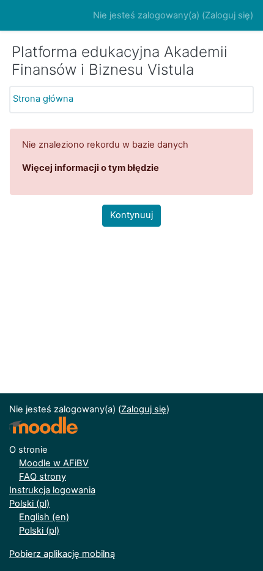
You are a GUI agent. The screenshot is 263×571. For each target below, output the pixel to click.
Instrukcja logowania (52, 490)
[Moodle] (43, 425)
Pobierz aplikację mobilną (62, 553)
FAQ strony (42, 476)
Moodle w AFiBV (54, 463)
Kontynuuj (131, 215)
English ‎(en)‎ (44, 517)
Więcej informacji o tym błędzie (90, 167)
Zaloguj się (227, 15)
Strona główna (43, 98)
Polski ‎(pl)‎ (29, 503)
